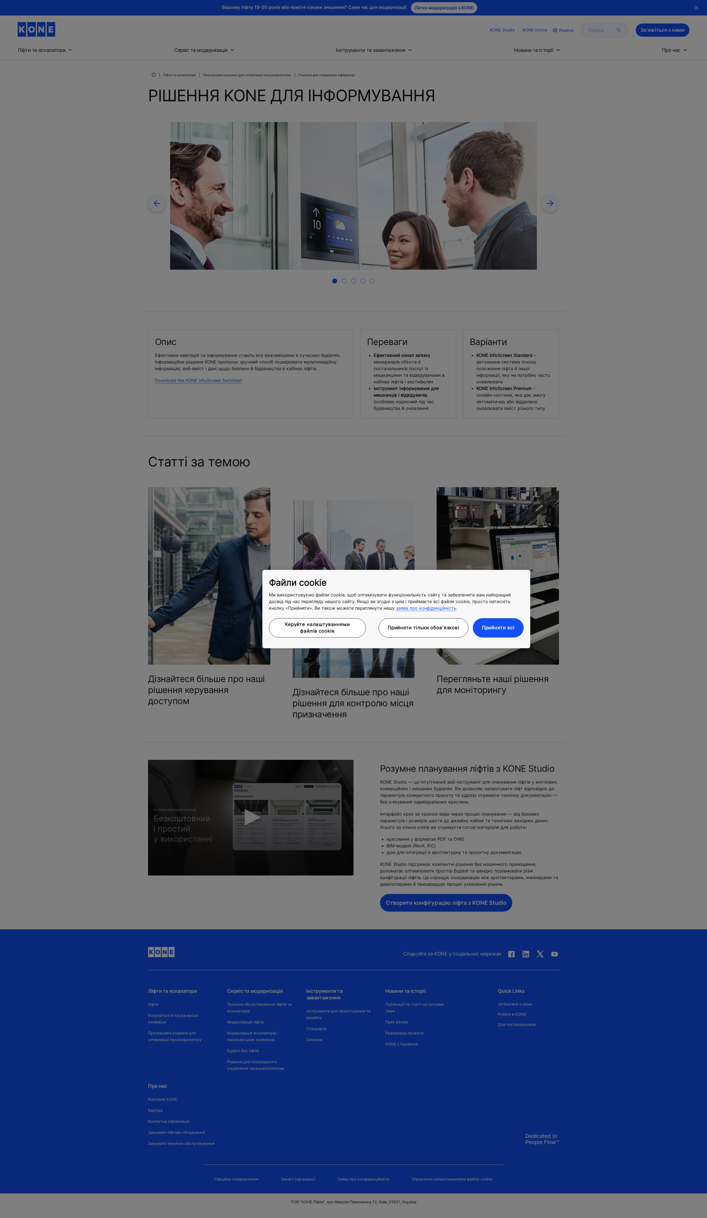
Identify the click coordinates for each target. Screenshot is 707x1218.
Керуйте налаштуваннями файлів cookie (317, 628)
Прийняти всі (498, 627)
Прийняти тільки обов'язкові (423, 627)
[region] (396, 609)
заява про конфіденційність (426, 608)
